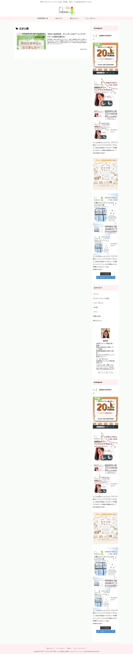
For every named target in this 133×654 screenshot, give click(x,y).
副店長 (105, 341)
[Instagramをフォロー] (107, 372)
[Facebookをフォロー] (104, 372)
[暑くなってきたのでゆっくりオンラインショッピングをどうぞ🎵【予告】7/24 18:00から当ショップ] (105, 58)
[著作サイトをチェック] (99, 372)
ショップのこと (60, 648)
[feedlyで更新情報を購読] (112, 372)
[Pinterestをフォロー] (109, 372)
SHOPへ (69, 648)
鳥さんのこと (50, 648)
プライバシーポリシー (80, 648)
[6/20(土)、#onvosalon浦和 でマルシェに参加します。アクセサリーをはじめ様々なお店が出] (105, 174)
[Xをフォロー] (102, 372)
